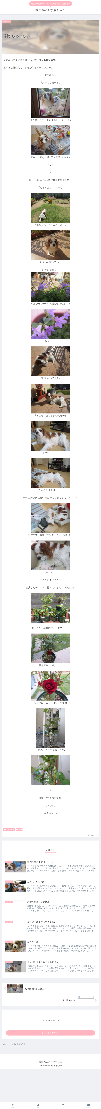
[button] (93, 605)
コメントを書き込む (50, 1033)
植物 (20, 829)
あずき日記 (10, 829)
